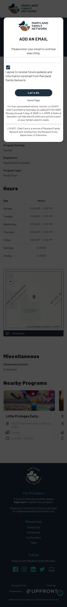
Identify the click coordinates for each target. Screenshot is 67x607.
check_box (8, 67)
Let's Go (33, 92)
